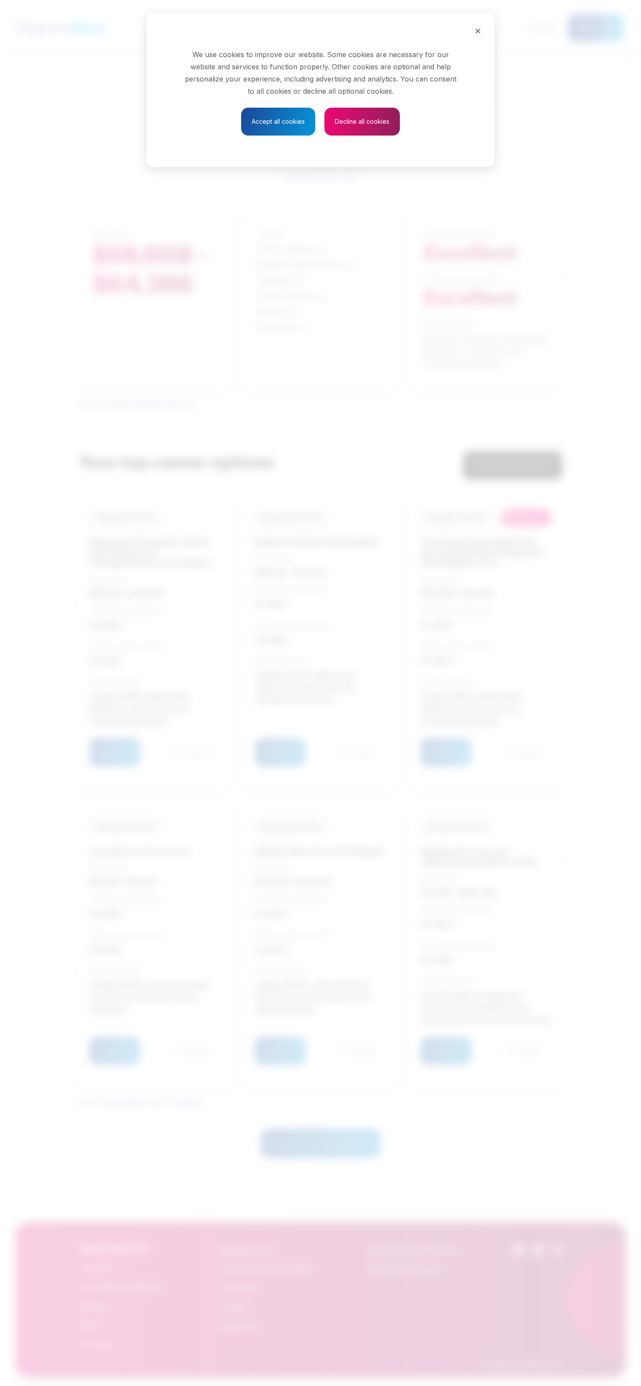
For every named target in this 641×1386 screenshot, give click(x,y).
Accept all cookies (278, 121)
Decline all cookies (362, 121)
